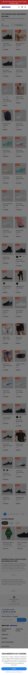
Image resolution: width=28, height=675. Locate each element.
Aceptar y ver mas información (14, 672)
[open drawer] (25, 7)
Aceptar (14, 668)
